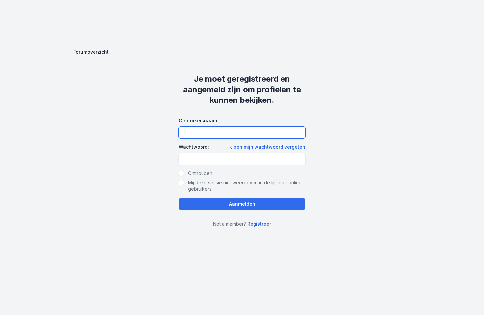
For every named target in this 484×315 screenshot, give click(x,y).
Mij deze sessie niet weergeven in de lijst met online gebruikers (245, 186)
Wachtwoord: (194, 147)
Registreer (259, 224)
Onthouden (200, 173)
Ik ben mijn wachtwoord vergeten (266, 147)
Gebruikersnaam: (198, 120)
